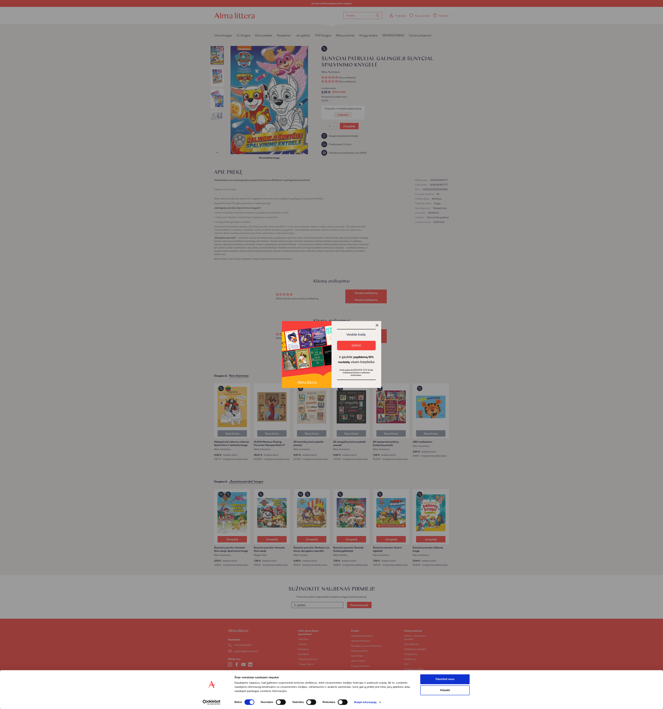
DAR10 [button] (356, 345)
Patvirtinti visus (445, 679)
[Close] (377, 325)
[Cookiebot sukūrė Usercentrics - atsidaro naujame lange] (211, 702)
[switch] (281, 702)
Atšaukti (445, 690)
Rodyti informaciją (365, 702)
